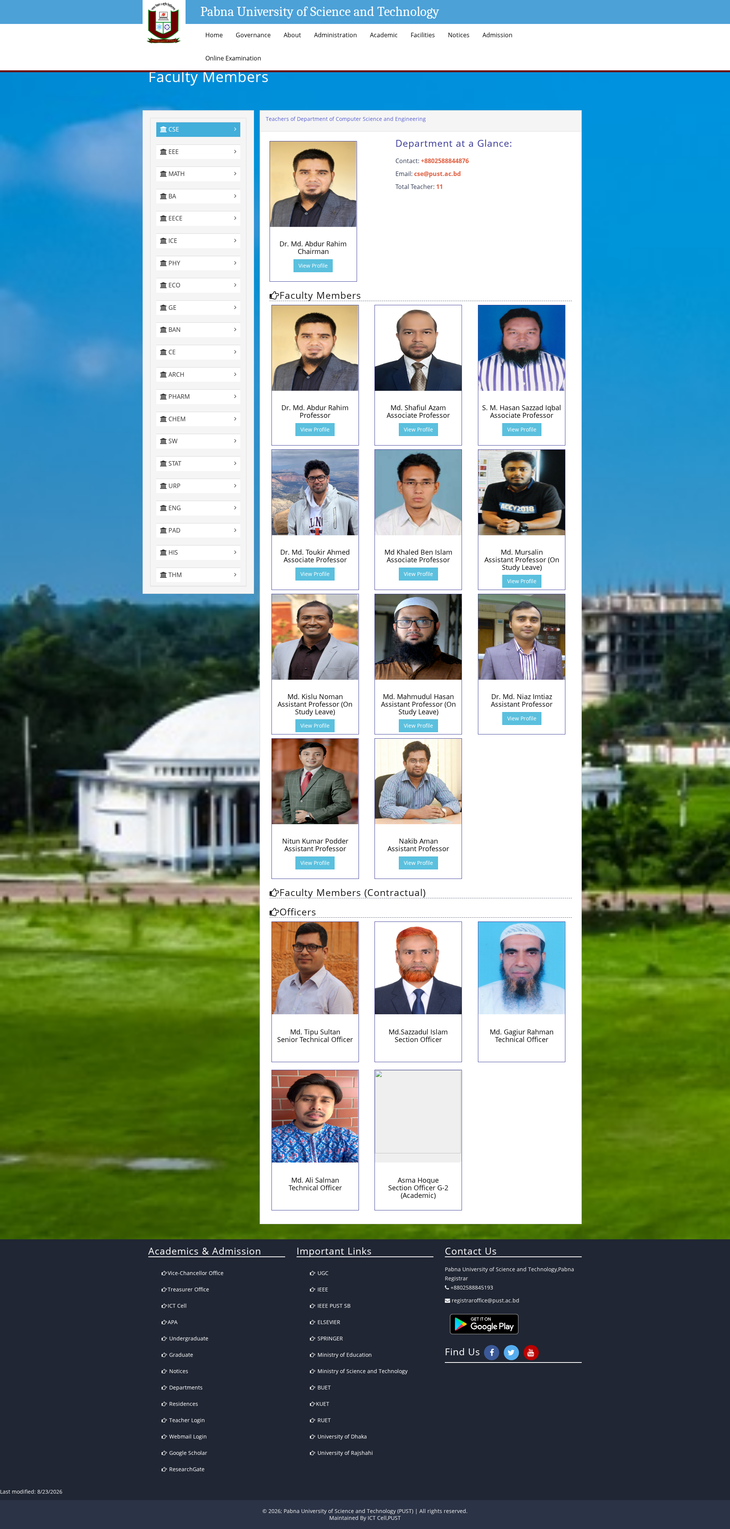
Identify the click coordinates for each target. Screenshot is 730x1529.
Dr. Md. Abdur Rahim (313, 247)
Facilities (423, 35)
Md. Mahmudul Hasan (418, 704)
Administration (335, 35)
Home (214, 35)
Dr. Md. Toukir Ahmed (315, 555)
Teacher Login (186, 1420)
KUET (322, 1403)
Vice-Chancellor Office (196, 1273)
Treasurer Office (188, 1289)
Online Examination (233, 58)
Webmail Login (187, 1436)
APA (173, 1322)
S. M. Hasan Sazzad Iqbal (521, 411)
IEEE (322, 1289)
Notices (459, 35)
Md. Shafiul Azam (418, 411)
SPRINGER (329, 1338)
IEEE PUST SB (333, 1305)
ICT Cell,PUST (384, 1517)
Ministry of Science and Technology (362, 1371)
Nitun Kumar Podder (315, 844)
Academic (384, 35)
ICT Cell (177, 1305)
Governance (253, 35)
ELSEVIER (328, 1322)
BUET (323, 1387)
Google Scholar (187, 1452)
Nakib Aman (418, 844)
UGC (322, 1273)
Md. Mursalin (521, 559)
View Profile (313, 265)
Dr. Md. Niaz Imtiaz (521, 700)
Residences (183, 1403)
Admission (497, 35)
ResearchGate (186, 1469)
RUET (323, 1420)
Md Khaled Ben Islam (418, 555)
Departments (185, 1387)
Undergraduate (188, 1338)
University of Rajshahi (344, 1452)
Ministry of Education (344, 1354)
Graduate (180, 1354)
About (292, 35)
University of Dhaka (341, 1436)
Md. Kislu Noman (315, 704)
